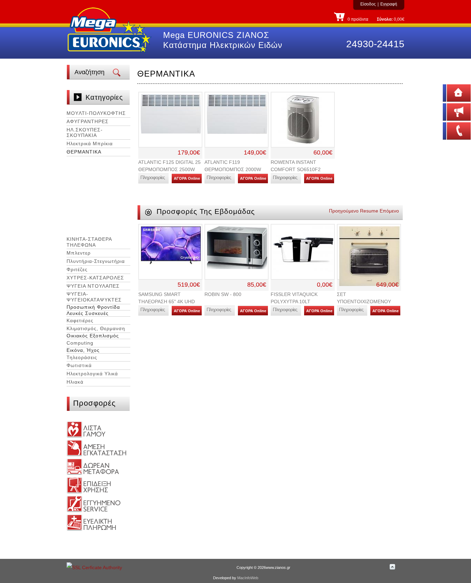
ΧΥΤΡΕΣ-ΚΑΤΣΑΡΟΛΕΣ (95, 277)
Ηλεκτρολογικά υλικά (92, 373)
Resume (369, 211)
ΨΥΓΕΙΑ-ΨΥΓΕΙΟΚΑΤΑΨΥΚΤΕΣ (94, 297)
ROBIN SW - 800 (222, 294)
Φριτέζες (77, 269)
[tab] (98, 113)
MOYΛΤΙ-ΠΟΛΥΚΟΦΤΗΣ (96, 113)
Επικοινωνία (454, 130)
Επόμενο (389, 211)
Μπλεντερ (79, 253)
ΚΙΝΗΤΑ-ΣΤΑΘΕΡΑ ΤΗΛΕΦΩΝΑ (89, 242)
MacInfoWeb (247, 578)
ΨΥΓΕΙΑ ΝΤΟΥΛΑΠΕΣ (93, 286)
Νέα (445, 111)
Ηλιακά (75, 382)
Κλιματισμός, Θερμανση (96, 328)
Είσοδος (368, 4)
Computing (80, 343)
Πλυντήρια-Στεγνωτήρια (96, 261)
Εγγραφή (388, 4)
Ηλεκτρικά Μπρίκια (90, 143)
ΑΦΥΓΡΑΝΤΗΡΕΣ (88, 121)
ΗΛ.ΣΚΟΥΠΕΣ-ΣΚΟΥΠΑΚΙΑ (85, 132)
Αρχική (448, 92)
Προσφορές (94, 403)
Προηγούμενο (344, 211)
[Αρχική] (110, 54)
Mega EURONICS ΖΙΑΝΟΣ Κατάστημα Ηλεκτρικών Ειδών (222, 40)
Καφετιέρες (80, 320)
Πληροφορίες (152, 177)
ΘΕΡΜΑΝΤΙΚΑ (84, 152)
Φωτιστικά (79, 365)
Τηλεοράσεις (82, 357)
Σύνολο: (385, 19)
